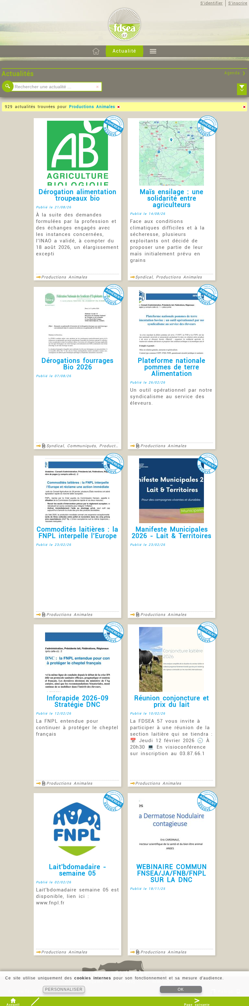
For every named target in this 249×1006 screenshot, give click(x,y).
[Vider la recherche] (97, 87)
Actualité (124, 51)
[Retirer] (118, 107)
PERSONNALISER (64, 989)
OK (181, 989)
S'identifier (211, 3)
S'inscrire (237, 3)
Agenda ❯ (235, 73)
